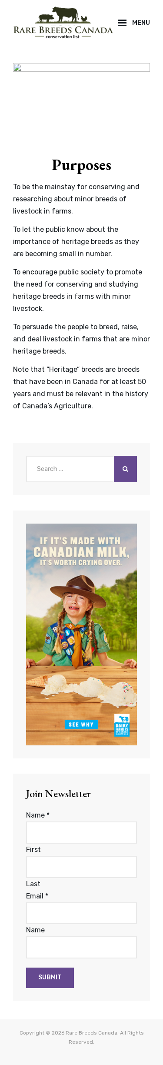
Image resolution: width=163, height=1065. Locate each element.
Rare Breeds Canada (91, 1033)
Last (33, 884)
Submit (50, 977)
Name (38, 815)
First (33, 849)
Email (37, 896)
